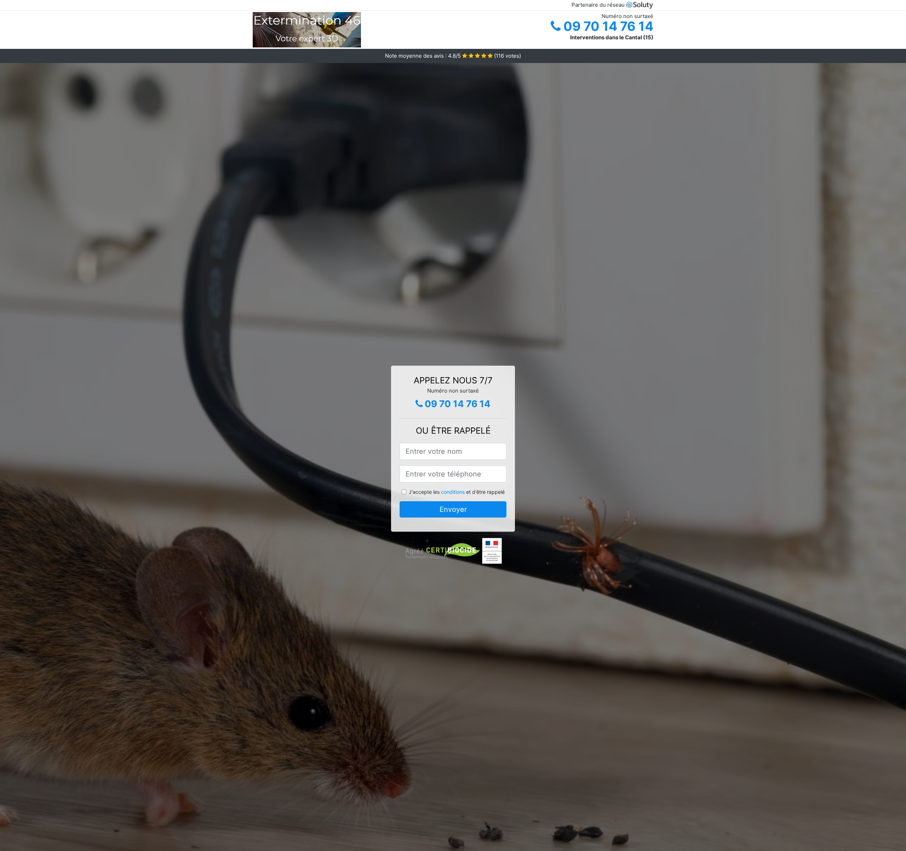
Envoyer (453, 509)
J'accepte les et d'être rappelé (457, 492)
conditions (453, 492)
